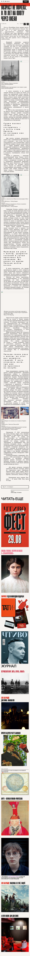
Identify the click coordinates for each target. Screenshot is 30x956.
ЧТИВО (5, 1)
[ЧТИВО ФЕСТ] (15, 525)
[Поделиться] (28, 24)
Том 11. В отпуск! (8, 487)
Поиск (25, 1)
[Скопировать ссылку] (25, 24)
